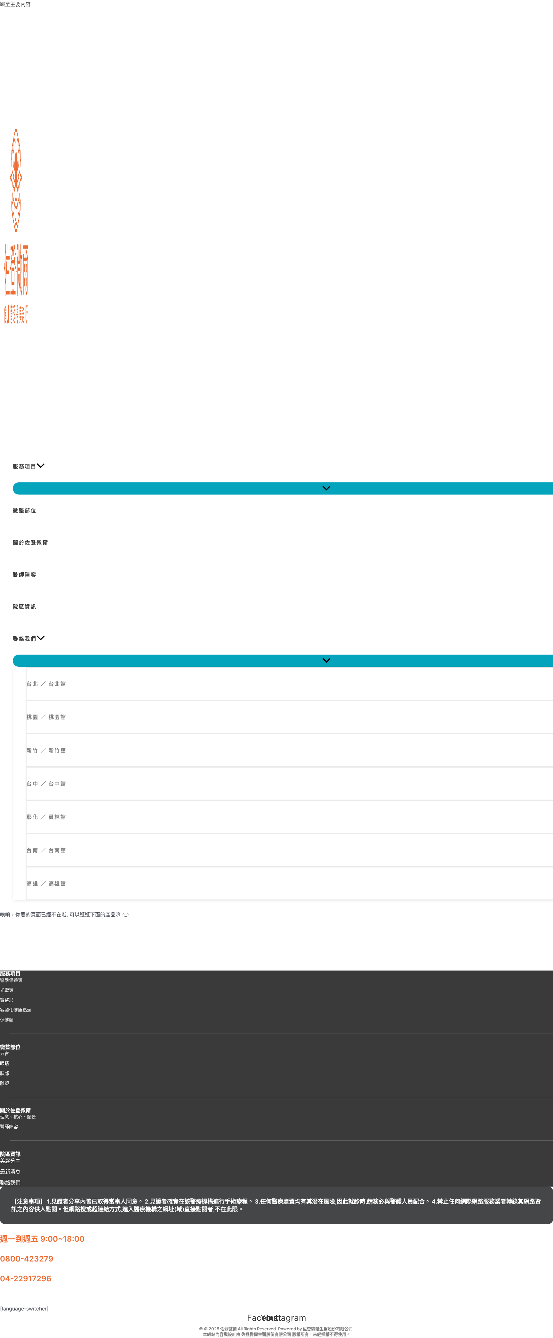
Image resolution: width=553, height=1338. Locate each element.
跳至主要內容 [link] (15, 4)
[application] (40, 466)
